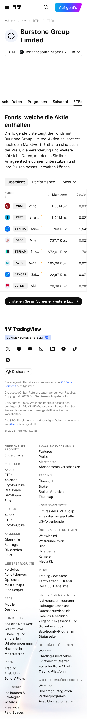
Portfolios (12, 569)
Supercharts (14, 455)
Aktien (9, 470)
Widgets (45, 651)
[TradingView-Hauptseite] (23, 329)
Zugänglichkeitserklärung (58, 621)
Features (45, 451)
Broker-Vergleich (51, 491)
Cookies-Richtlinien (53, 616)
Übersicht (46, 481)
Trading (10, 668)
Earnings (11, 545)
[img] (73, 52)
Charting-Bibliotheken (55, 656)
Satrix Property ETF (35, 229)
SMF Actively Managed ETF (35, 286)
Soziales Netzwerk (19, 624)
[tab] (16, 182)
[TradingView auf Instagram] (41, 349)
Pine (8, 500)
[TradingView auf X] (8, 349)
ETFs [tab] (77, 101)
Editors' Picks (15, 678)
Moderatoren (14, 654)
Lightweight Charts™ (54, 661)
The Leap (46, 497)
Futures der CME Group (56, 511)
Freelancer (13, 707)
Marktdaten (47, 462)
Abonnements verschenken (59, 467)
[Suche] (46, 7)
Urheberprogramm (19, 643)
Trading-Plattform (52, 671)
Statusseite (47, 636)
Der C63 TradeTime (53, 586)
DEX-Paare (13, 495)
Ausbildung (13, 673)
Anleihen (11, 480)
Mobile (10, 604)
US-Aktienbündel (51, 521)
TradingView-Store (53, 576)
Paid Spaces (14, 712)
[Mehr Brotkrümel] (24, 21)
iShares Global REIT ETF (34, 217)
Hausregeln (13, 648)
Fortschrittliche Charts (55, 666)
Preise (43, 457)
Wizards (11, 702)
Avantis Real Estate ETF (34, 263)
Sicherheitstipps (51, 626)
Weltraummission (51, 541)
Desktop (11, 609)
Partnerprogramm (52, 696)
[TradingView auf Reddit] (8, 360)
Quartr (14, 424)
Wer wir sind (48, 536)
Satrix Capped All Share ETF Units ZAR (35, 274)
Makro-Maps (14, 585)
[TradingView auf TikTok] (74, 349)
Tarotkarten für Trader (55, 581)
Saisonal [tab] (60, 101)
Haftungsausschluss (54, 606)
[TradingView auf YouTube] (30, 349)
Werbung (45, 686)
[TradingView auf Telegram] (63, 349)
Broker (44, 486)
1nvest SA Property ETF (35, 251)
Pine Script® (14, 590)
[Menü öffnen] (6, 7)
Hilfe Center (48, 551)
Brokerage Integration (55, 691)
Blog (42, 546)
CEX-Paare (13, 490)
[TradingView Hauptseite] (17, 7)
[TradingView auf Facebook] (19, 349)
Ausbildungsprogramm (56, 701)
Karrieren (45, 556)
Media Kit (46, 561)
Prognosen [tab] (37, 101)
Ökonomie (12, 539)
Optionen (12, 580)
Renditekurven (16, 574)
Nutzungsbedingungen (56, 600)
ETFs (8, 475)
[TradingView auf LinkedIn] (52, 349)
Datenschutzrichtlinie (55, 611)
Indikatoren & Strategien (15, 695)
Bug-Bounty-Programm (56, 631)
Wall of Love (14, 629)
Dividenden (13, 550)
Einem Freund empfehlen (15, 636)
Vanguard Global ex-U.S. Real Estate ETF (34, 206)
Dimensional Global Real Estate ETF (34, 240)
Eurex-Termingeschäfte (56, 516)
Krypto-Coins (15, 485)
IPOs (8, 555)
